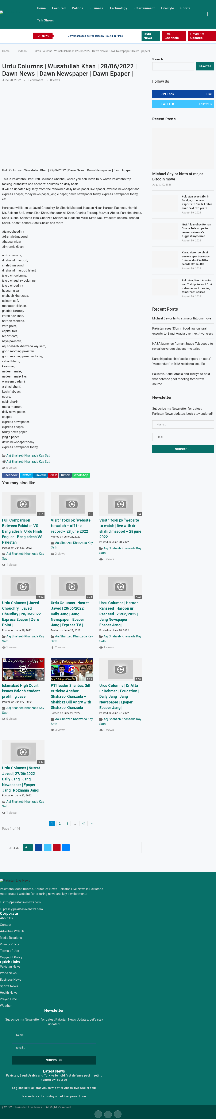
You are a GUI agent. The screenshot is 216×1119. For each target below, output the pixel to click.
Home (41, 8)
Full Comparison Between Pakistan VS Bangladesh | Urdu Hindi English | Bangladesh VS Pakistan (22, 531)
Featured (59, 8)
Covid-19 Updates (197, 36)
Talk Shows (45, 20)
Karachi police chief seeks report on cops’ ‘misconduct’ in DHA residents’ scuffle (196, 258)
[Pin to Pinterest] (57, 847)
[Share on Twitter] (47, 847)
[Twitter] (133, 36)
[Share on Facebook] (38, 847)
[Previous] (58, 36)
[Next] (63, 36)
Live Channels (172, 36)
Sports (185, 8)
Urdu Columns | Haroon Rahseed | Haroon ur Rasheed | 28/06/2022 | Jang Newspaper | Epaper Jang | (119, 614)
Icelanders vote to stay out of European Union (54, 1096)
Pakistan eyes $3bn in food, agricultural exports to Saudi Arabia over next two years (197, 202)
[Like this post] (29, 847)
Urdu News (148, 36)
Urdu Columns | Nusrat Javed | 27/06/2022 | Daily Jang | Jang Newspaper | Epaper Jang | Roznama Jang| (21, 779)
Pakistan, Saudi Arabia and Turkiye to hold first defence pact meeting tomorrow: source (197, 286)
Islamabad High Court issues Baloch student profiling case (21, 691)
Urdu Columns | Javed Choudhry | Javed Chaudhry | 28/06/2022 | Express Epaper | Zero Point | (22, 614)
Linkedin (40, 475)
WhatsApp (81, 475)
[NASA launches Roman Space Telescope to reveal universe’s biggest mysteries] (165, 231)
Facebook (11, 475)
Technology (118, 8)
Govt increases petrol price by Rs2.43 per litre (95, 35)
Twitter (26, 475)
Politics (77, 8)
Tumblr (65, 475)
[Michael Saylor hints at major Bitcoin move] (183, 148)
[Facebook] (128, 36)
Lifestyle (167, 8)
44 (83, 823)
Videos (22, 51)
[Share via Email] (66, 847)
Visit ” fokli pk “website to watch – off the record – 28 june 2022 (70, 526)
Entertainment (144, 8)
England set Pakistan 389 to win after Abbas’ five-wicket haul (54, 1088)
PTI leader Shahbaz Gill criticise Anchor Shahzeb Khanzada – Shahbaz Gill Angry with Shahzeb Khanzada (71, 696)
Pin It (53, 475)
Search (157, 59)
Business (96, 8)
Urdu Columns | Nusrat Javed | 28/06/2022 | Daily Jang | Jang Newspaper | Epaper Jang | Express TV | (70, 614)
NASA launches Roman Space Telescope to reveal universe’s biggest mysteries (196, 230)
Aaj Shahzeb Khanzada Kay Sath (28, 455)
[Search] (214, 14)
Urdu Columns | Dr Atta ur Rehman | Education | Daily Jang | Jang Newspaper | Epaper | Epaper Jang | (119, 696)
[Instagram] (138, 36)
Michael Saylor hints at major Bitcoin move (177, 176)
